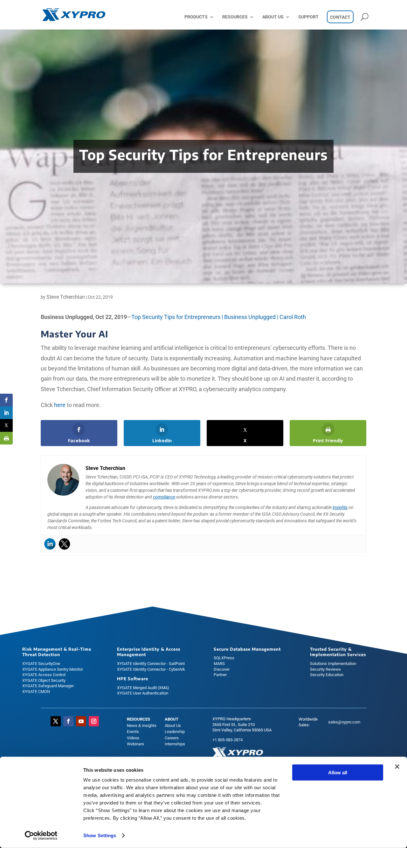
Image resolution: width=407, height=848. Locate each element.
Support (308, 17)
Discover (222, 669)
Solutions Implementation (333, 663)
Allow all (337, 772)
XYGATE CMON (36, 691)
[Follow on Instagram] (94, 721)
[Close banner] (397, 766)
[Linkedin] (50, 544)
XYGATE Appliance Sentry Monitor (52, 669)
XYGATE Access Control (44, 674)
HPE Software (132, 678)
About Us (273, 17)
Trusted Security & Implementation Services (338, 652)
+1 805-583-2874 (227, 739)
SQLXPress (224, 657)
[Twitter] (64, 544)
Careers (172, 738)
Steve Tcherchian (65, 297)
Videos (133, 738)
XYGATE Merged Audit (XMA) (143, 687)
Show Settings (99, 835)
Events (133, 731)
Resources (235, 17)
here (60, 405)
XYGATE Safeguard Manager (48, 685)
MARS (219, 663)
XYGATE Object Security (44, 680)
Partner (220, 674)
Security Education (326, 674)
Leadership (175, 731)
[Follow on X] (56, 721)
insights (340, 507)
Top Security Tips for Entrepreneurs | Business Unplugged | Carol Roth (218, 317)
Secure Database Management (247, 649)
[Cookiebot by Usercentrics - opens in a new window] (41, 835)
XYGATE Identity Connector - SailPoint (151, 663)
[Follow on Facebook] (68, 721)
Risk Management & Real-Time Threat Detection (56, 652)
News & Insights (141, 725)
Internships (175, 744)
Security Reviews (325, 669)
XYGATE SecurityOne (41, 663)
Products (196, 17)
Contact (340, 17)
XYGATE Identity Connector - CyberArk (151, 669)
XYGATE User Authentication (142, 693)
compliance (164, 496)
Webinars (135, 744)
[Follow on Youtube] (81, 721)
